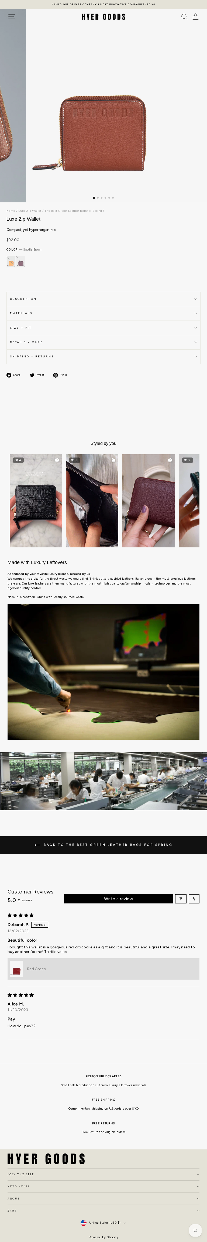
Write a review (118, 898)
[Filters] (181, 898)
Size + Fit (21, 327)
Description (23, 299)
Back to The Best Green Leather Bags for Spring (107, 845)
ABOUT (14, 1198)
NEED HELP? (19, 1186)
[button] (36, 500)
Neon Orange (11, 262)
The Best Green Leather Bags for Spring (73, 211)
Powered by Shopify (103, 1237)
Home (10, 211)
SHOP (12, 1210)
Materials (21, 313)
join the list (21, 1174)
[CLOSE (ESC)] (103, 103)
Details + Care (26, 342)
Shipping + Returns (32, 356)
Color (24, 249)
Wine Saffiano (20, 262)
